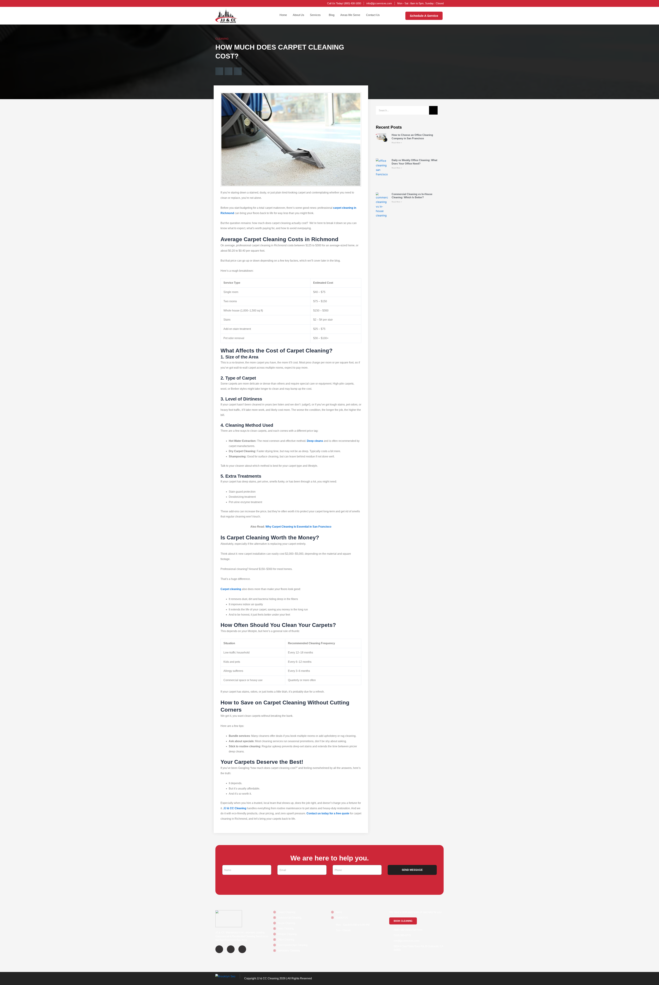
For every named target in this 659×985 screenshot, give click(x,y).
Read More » (397, 143)
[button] (219, 71)
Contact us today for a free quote (328, 813)
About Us (298, 15)
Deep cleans (315, 440)
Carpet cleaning (231, 589)
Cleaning (222, 38)
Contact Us (373, 15)
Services (315, 15)
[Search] (433, 110)
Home (283, 15)
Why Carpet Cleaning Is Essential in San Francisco (298, 526)
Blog (331, 15)
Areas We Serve (350, 15)
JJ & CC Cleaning (234, 808)
